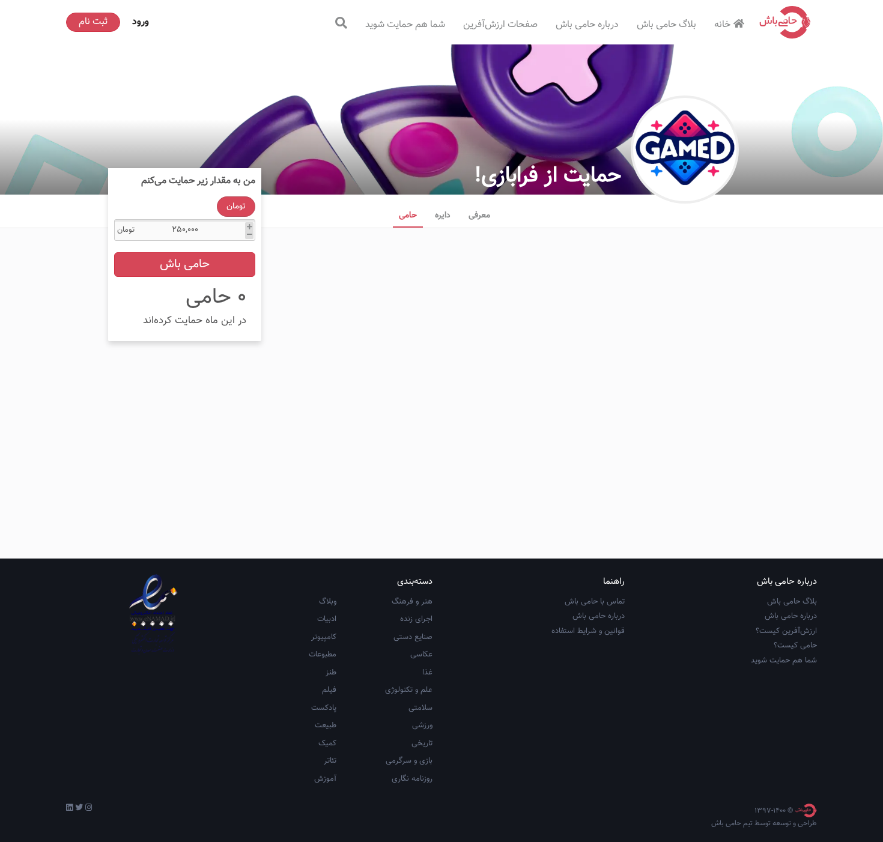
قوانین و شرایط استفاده (588, 631)
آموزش (325, 779)
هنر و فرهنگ (412, 602)
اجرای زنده (416, 619)
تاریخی (421, 744)
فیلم (329, 690)
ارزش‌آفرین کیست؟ (786, 631)
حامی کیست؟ (795, 646)
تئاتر (330, 761)
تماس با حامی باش (595, 602)
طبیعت (325, 725)
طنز (331, 673)
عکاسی (421, 655)
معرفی (479, 215)
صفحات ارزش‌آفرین (500, 24)
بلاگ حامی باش (666, 24)
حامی (408, 215)
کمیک (327, 744)
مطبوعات (322, 655)
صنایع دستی (412, 637)
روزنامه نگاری (412, 779)
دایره (443, 215)
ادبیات (326, 619)
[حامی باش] (785, 22)
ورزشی (422, 725)
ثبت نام (93, 21)
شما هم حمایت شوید (405, 24)
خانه (722, 24)
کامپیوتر (323, 637)
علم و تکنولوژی (408, 690)
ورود (140, 21)
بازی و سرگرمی (409, 761)
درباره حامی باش (587, 24)
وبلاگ (327, 602)
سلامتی (420, 708)
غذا (427, 673)
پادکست (323, 708)
